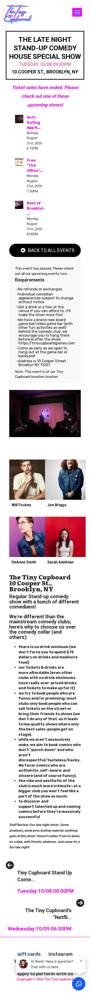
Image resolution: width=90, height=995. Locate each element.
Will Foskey (21, 505)
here (63, 274)
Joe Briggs (56, 505)
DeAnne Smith (24, 562)
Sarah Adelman (60, 562)
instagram (60, 954)
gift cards (29, 954)
